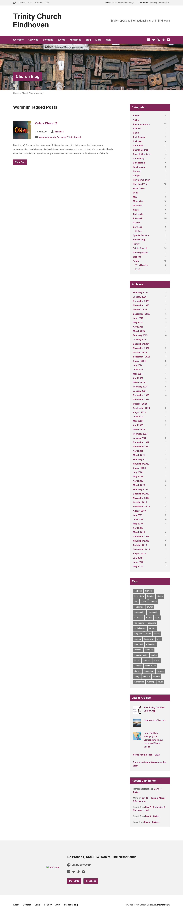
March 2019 (139, 532)
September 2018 (141, 549)
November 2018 (141, 541)
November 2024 (141, 348)
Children (137, 141)
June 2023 (138, 416)
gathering (152, 623)
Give (47, 2)
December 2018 (141, 536)
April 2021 (138, 451)
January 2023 (139, 438)
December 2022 (141, 442)
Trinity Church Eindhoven (37, 20)
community (153, 612)
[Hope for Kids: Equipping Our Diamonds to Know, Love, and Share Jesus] (137, 738)
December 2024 (141, 344)
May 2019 (138, 523)
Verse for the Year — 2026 (146, 755)
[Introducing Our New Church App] (137, 712)
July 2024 (137, 365)
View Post (20, 162)
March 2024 (139, 382)
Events (61, 40)
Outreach (138, 214)
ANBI (57, 904)
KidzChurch (139, 188)
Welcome (18, 40)
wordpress (139, 682)
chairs (143, 601)
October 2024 (140, 352)
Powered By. (163, 904)
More (98, 40)
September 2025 (141, 314)
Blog (88, 40)
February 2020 (140, 489)
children (153, 601)
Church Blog (27, 76)
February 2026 (140, 292)
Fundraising (139, 167)
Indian (157, 633)
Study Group (139, 239)
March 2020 (139, 485)
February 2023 (140, 434)
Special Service (141, 235)
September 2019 (141, 506)
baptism (148, 591)
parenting (149, 649)
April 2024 (138, 378)
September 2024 (141, 356)
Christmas (138, 145)
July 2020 (137, 472)
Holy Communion (141, 180)
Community (138, 158)
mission (138, 649)
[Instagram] (168, 39)
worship (39, 93)
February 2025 (140, 335)
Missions (137, 205)
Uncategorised (140, 252)
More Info (74, 881)
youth (160, 682)
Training (160, 671)
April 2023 (138, 425)
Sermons (48, 40)
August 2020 (139, 468)
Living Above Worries (155, 720)
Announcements (47, 137)
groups (152, 628)
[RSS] (158, 39)
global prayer (140, 628)
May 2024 (138, 374)
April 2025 (138, 327)
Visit (30, 2)
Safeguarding (71, 904)
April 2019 (138, 528)
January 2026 (139, 297)
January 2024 (139, 391)
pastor (154, 655)
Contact (38, 2)
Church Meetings (141, 154)
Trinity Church (74, 137)
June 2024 (138, 369)
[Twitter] (153, 39)
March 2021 (139, 455)
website (146, 676)
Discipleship (139, 162)
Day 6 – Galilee (152, 816)
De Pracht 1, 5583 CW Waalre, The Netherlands (102, 857)
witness (156, 676)
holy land (138, 633)
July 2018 (137, 558)
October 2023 (140, 404)
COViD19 (139, 617)
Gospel (136, 175)
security (138, 666)
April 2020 (138, 481)
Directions (90, 881)
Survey (137, 671)
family (149, 617)
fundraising (139, 623)
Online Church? (46, 123)
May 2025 (138, 322)
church (150, 607)
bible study (139, 596)
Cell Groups (139, 137)
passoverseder (141, 655)
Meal (135, 197)
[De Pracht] (52, 867)
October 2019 (140, 502)
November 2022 (141, 446)
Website (137, 257)
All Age (138, 231)
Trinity (136, 244)
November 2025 (141, 305)
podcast (146, 660)
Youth (136, 261)
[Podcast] (163, 39)
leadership (148, 639)
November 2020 (141, 464)
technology (149, 671)
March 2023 (139, 429)
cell (136, 601)
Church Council (140, 150)
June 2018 (138, 562)
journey (138, 639)
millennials (150, 644)
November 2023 (141, 399)
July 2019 (137, 515)
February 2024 (140, 386)
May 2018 (138, 566)
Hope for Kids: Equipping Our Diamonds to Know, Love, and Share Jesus (153, 740)
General (137, 171)
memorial (139, 644)
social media (150, 666)
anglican (138, 591)
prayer (156, 660)
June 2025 (138, 318)
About (16, 904)
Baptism (137, 128)
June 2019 (138, 519)
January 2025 (139, 339)
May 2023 (138, 421)
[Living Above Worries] (137, 725)
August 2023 (139, 412)
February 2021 (140, 459)
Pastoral (137, 218)
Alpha (136, 120)
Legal (37, 904)
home (148, 633)
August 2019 (139, 511)
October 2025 (140, 309)
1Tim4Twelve (141, 265)
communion (140, 612)
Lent (135, 192)
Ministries (75, 40)
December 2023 (141, 395)
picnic (137, 660)
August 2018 (139, 553)
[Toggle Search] (14, 3)
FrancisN (59, 131)
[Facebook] (148, 39)
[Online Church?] (22, 137)
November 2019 (141, 498)
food (157, 617)
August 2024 (139, 361)
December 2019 (141, 493)
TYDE (137, 269)
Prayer (136, 222)
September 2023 (141, 408)
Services (33, 40)
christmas (139, 607)
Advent (136, 115)
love (158, 639)
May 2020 (138, 476)
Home (22, 2)
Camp (136, 133)
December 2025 (141, 301)
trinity (137, 676)
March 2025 (139, 331)
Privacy (48, 904)
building (150, 596)
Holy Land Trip (140, 184)
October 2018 (140, 545)
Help (108, 40)
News (136, 210)
